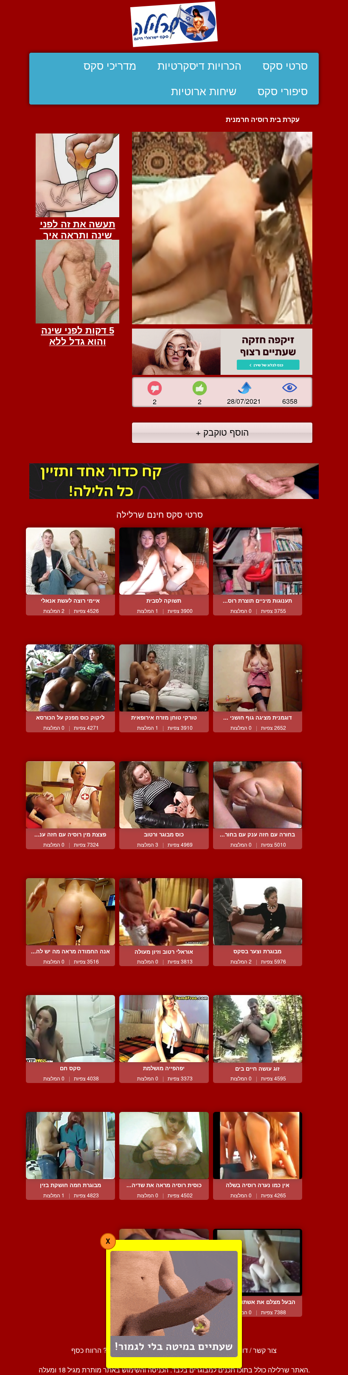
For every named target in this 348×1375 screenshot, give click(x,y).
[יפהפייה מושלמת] (163, 1028)
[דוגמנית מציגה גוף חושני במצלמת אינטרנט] (257, 678)
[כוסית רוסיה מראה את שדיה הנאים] (163, 1145)
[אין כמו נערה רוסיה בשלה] (257, 1145)
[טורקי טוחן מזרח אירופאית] (163, 678)
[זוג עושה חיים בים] (257, 1029)
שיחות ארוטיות (203, 91)
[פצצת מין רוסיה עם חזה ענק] (70, 794)
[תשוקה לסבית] (163, 561)
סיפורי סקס (283, 91)
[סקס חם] (70, 1028)
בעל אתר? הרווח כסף (102, 1350)
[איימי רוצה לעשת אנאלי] (70, 561)
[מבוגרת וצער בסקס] (257, 911)
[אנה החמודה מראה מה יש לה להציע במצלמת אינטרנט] (70, 911)
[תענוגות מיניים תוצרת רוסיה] (257, 561)
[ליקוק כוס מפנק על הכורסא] (70, 678)
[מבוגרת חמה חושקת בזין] (70, 1145)
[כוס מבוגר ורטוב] (163, 794)
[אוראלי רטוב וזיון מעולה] (163, 912)
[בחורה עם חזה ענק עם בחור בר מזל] (257, 794)
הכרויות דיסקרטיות (199, 66)
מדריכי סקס (110, 66)
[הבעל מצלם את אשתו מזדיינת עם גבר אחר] (257, 1262)
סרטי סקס (285, 66)
